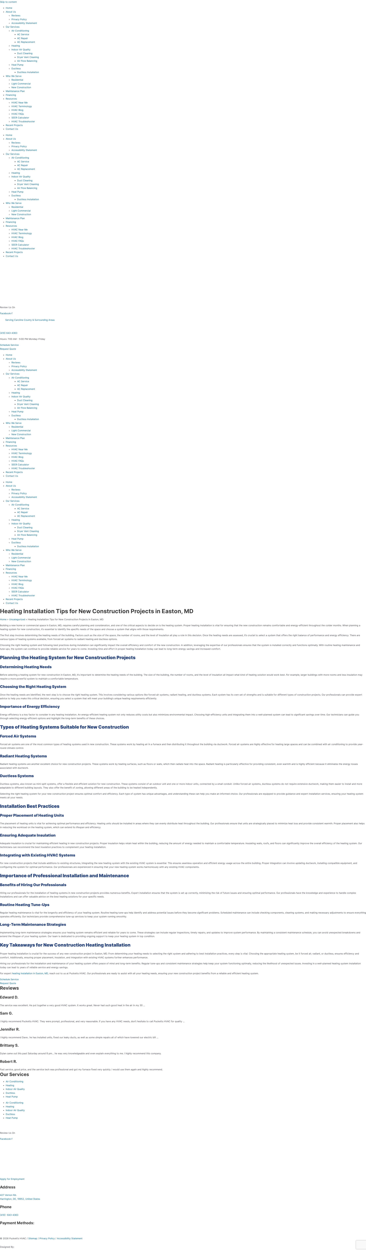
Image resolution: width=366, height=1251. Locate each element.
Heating (15, 45)
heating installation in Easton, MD (30, 973)
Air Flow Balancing (27, 60)
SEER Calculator (20, 117)
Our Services (12, 26)
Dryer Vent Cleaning (28, 57)
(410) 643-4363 (8, 333)
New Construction (21, 87)
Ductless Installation (28, 72)
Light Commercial (21, 83)
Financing (11, 95)
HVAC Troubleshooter (23, 121)
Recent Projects (14, 125)
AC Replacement (26, 42)
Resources (11, 98)
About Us (11, 11)
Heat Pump (17, 64)
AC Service (23, 34)
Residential (17, 79)
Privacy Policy (19, 19)
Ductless (16, 68)
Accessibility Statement (24, 23)
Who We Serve (13, 76)
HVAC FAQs (17, 113)
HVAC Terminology (21, 106)
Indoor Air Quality (20, 49)
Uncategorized (17, 619)
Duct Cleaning (24, 53)
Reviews (15, 15)
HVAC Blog (17, 110)
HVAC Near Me (19, 102)
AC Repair (22, 38)
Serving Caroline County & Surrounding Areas (30, 319)
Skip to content (8, 1)
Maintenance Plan (15, 91)
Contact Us (12, 128)
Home (9, 7)
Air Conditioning (20, 30)
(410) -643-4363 (9, 1214)
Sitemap (32, 1238)
